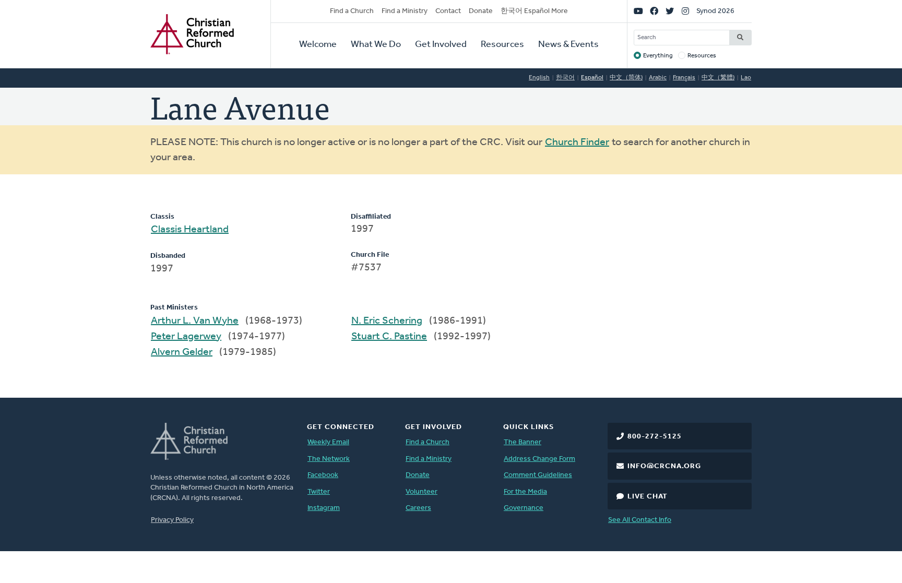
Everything (658, 56)
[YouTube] (638, 11)
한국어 (565, 78)
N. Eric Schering (386, 321)
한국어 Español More (534, 11)
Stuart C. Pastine (389, 336)
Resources (502, 45)
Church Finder (577, 142)
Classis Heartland (190, 229)
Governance (523, 508)
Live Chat (647, 497)
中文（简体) (626, 78)
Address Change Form (539, 459)
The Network (328, 459)
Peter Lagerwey (186, 336)
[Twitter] (669, 11)
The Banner (522, 442)
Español (592, 78)
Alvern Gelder (181, 352)
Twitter (318, 492)
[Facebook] (654, 11)
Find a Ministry (405, 11)
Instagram (323, 508)
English (539, 78)
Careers (418, 508)
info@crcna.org (664, 466)
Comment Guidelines (538, 475)
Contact (448, 11)
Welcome (318, 45)
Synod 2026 (715, 11)
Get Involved (441, 45)
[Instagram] (685, 11)
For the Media (525, 492)
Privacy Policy (172, 520)
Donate (481, 11)
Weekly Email (328, 442)
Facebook (322, 475)
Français (684, 78)
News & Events (568, 45)
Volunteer (421, 492)
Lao (746, 78)
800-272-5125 (654, 437)
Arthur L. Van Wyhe (195, 321)
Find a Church (352, 11)
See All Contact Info (639, 520)
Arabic (658, 78)
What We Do (376, 45)
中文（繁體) (718, 78)
